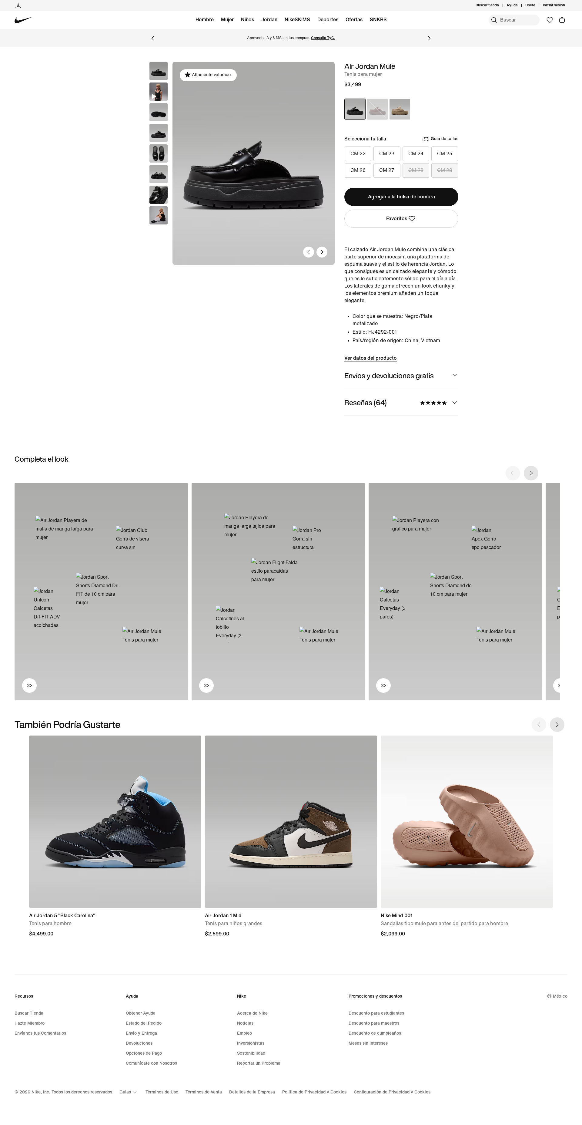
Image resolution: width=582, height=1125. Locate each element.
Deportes (327, 19)
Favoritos (396, 218)
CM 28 (415, 170)
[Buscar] (494, 20)
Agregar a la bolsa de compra (401, 196)
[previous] (513, 473)
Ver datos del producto (370, 358)
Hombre (205, 19)
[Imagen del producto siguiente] (321, 252)
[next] (531, 473)
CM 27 (386, 170)
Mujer (227, 19)
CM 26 (358, 170)
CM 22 (358, 153)
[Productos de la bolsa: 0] (562, 20)
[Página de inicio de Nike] (23, 20)
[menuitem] (519, 5)
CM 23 (386, 153)
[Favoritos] (549, 20)
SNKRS (378, 19)
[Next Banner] (429, 38)
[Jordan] (18, 5)
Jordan (269, 19)
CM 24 (415, 153)
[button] (158, 92)
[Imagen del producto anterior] (308, 252)
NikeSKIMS (297, 19)
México (560, 996)
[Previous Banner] (153, 38)
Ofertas (354, 19)
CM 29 (444, 170)
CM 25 (444, 153)
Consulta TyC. (323, 38)
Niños (247, 19)
